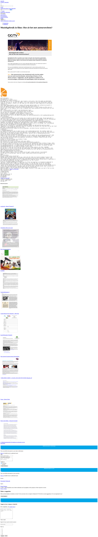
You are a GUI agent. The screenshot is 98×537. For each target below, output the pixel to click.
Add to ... (3, 19)
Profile (2, 18)
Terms (5, 488)
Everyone (4, 463)
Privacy (2, 488)
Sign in (2, 453)
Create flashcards (12, 8)
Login (2, 7)
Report (2, 486)
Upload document (4, 8)
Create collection (4, 465)
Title (1, 454)
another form (12, 506)
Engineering (5, 23)
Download (3, 443)
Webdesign (5, 24)
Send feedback (4, 496)
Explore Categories (5, 2)
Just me (3, 464)
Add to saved (12, 20)
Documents (3, 481)
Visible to (3, 461)
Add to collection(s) (5, 20)
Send (6, 535)
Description (5, 457)
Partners (5, 486)
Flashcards (3, 12)
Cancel (2, 535)
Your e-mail (3, 519)
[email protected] (14, 169)
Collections (7, 12)
